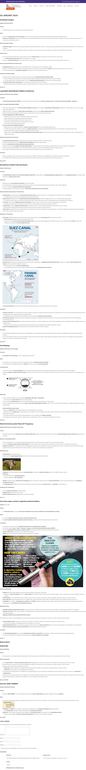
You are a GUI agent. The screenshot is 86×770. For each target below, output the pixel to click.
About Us (35, 5)
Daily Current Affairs (50, 5)
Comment (2, 734)
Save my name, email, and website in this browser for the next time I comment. (19, 748)
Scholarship (70, 5)
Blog (65, 5)
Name (1, 738)
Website (2, 744)
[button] (10, 8)
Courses (41, 5)
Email (1, 741)
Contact (76, 5)
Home (30, 5)
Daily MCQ (59, 5)
